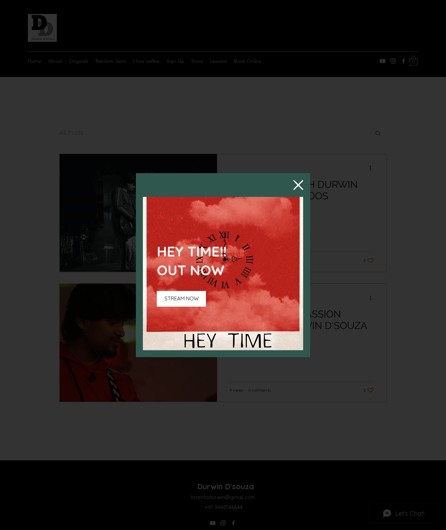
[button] (298, 185)
